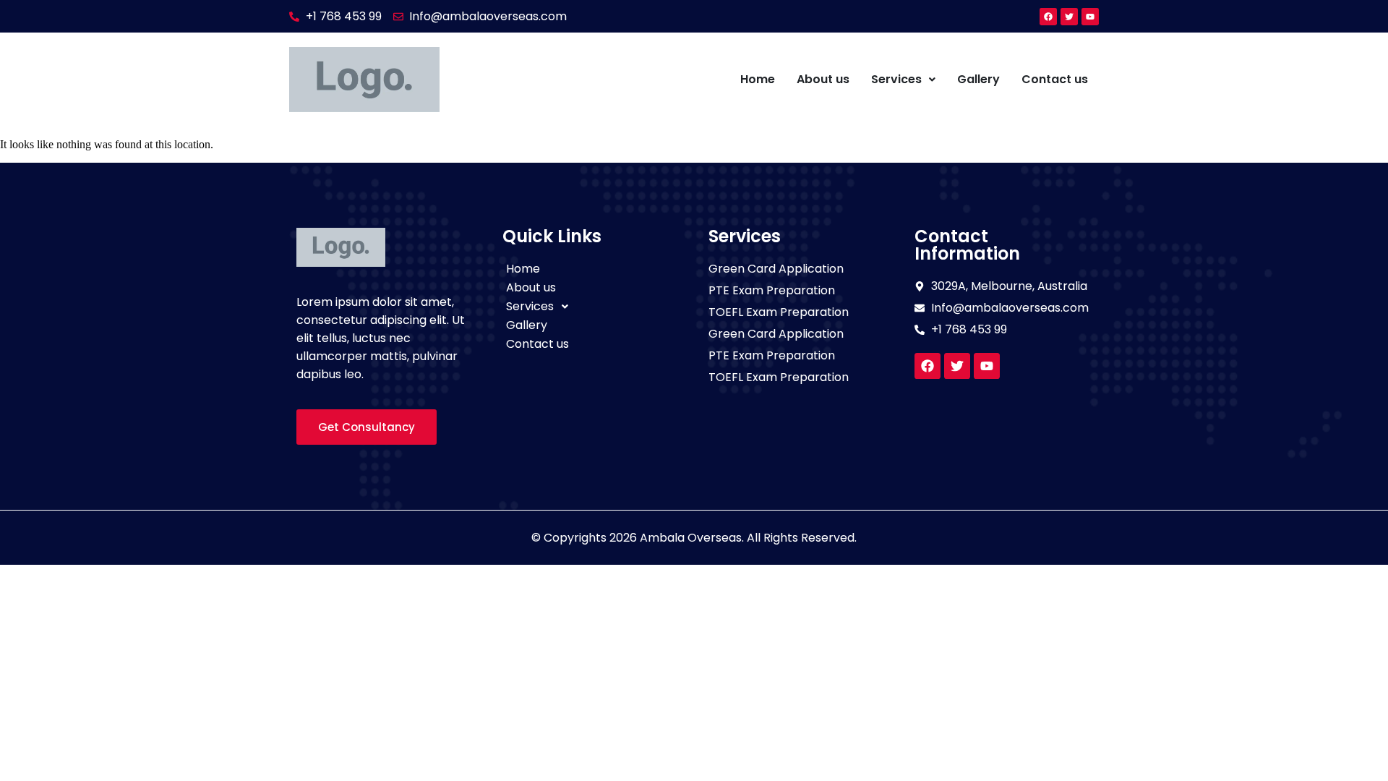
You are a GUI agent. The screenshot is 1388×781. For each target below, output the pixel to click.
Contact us (1054, 79)
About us (823, 79)
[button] (903, 79)
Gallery (978, 79)
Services (896, 79)
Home (757, 79)
